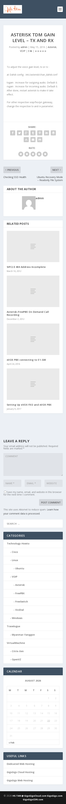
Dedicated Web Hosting (21, 763)
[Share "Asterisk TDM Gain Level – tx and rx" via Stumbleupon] (26, 139)
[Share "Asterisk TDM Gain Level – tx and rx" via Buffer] (53, 133)
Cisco (15, 551)
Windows (17, 618)
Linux (15, 560)
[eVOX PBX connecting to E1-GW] (33, 339)
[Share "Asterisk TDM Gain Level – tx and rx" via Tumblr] (33, 133)
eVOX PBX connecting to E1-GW (26, 359)
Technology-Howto (18, 543)
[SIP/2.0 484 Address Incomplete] (33, 246)
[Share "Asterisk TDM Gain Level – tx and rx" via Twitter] (19, 133)
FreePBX (20, 593)
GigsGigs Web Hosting (20, 780)
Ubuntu (19, 568)
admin (24, 47)
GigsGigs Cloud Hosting (20, 772)
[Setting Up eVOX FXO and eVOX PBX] (33, 384)
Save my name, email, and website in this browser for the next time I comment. (32, 493)
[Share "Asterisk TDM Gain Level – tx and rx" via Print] (39, 139)
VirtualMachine (16, 643)
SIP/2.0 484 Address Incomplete (26, 267)
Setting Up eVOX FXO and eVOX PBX (29, 404)
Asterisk (52, 47)
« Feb (11, 742)
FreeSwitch (21, 601)
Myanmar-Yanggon (23, 634)
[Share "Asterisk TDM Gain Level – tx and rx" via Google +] (26, 133)
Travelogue (13, 626)
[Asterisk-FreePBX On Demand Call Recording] (33, 291)
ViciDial (19, 609)
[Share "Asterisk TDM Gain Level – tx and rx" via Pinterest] (39, 133)
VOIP (22, 50)
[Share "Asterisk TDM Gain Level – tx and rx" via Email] (33, 139)
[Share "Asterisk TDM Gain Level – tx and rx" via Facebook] (12, 133)
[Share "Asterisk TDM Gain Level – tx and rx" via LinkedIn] (46, 133)
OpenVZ (16, 659)
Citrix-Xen (18, 651)
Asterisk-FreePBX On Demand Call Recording (28, 313)
